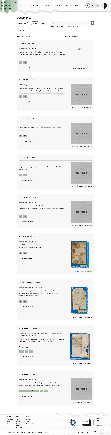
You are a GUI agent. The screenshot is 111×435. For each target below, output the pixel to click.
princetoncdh (101, 425)
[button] (10, 6)
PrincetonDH (101, 423)
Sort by (67, 36)
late (25, 62)
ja (20, 62)
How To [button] (77, 5)
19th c (21, 351)
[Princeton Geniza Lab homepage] (74, 422)
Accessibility (10, 432)
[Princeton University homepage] (99, 432)
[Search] (92, 23)
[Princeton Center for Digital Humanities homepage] (87, 422)
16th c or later (24, 391)
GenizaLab (100, 421)
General (35, 23)
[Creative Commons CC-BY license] (45, 432)
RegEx (43, 23)
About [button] (67, 5)
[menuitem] (33, 6)
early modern (34, 391)
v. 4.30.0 (89, 432)
